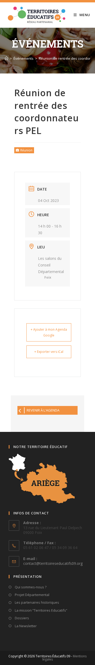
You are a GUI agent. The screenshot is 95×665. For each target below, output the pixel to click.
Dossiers (21, 618)
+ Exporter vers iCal (48, 351)
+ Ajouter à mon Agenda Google (49, 332)
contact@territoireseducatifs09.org (53, 563)
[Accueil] (6, 58)
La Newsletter (25, 626)
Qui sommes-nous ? (30, 587)
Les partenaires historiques (36, 602)
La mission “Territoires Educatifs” (40, 610)
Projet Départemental (31, 594)
